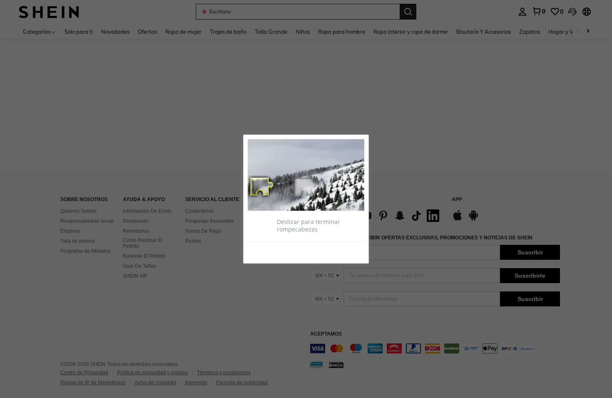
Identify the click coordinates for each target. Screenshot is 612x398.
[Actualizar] (268, 251)
